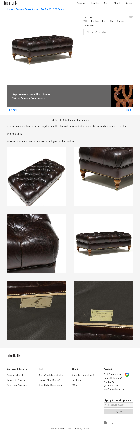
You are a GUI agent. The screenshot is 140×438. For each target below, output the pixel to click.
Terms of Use (66, 428)
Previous (12, 109)
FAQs (74, 385)
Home (10, 9)
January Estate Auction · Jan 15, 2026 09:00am (40, 9)
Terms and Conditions (17, 385)
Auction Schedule (15, 375)
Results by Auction (16, 380)
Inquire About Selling (49, 380)
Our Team (76, 380)
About (117, 3)
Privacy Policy (82, 428)
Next (129, 109)
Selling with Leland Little (51, 375)
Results (95, 3)
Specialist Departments (83, 375)
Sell (106, 3)
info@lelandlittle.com (114, 389)
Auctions (81, 3)
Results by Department (50, 385)
